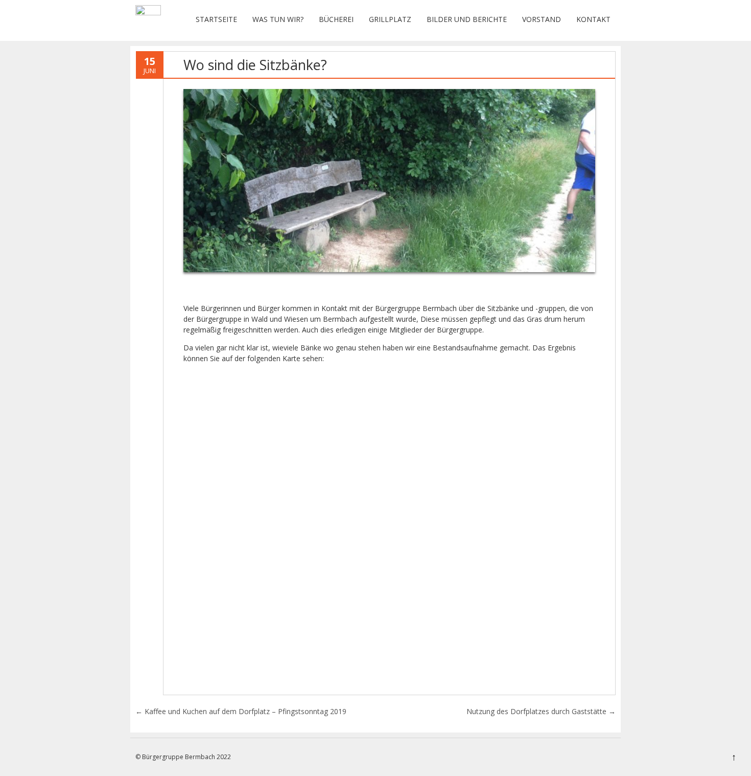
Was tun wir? (277, 19)
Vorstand (541, 19)
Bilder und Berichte (467, 19)
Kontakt (593, 19)
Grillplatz (390, 19)
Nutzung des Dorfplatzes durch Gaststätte (541, 711)
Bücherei (336, 19)
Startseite (216, 19)
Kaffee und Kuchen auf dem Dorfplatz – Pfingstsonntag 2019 (240, 711)
